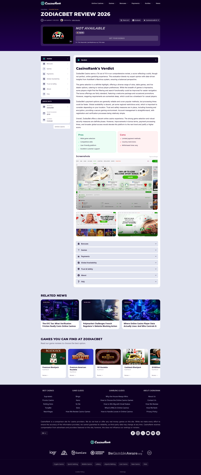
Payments (136, 3)
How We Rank (151, 408)
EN (43, 433)
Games (111, 3)
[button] (117, 60)
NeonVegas (48, 411)
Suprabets (48, 396)
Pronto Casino (48, 400)
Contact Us (151, 400)
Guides (147, 3)
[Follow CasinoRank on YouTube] (148, 433)
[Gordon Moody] (97, 453)
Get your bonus (117, 38)
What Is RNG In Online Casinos (117, 408)
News (158, 3)
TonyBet (48, 408)
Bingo (78, 396)
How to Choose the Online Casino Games (116, 400)
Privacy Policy (152, 411)
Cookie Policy (79, 472)
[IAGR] (53, 453)
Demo (62, 351)
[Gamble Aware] (125, 453)
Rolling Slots (48, 404)
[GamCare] (79, 453)
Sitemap (123, 472)
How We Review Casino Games (78, 411)
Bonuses (123, 3)
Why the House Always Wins (117, 396)
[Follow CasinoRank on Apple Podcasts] (158, 433)
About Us (152, 396)
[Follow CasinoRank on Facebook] (133, 433)
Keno (78, 400)
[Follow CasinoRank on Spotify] (153, 433)
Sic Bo (78, 404)
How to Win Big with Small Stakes (117, 404)
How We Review (152, 404)
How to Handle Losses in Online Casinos (117, 411)
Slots (78, 408)
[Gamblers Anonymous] (64, 453)
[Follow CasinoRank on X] (143, 433)
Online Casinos (97, 3)
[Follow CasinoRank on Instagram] (138, 433)
